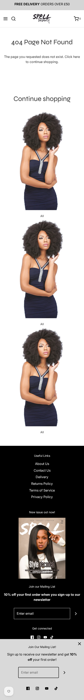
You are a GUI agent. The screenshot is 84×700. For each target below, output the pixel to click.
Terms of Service (42, 490)
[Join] (75, 613)
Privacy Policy (42, 497)
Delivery (42, 477)
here (76, 57)
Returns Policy (42, 484)
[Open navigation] (5, 18)
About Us (42, 464)
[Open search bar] (15, 18)
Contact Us (42, 470)
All (42, 216)
